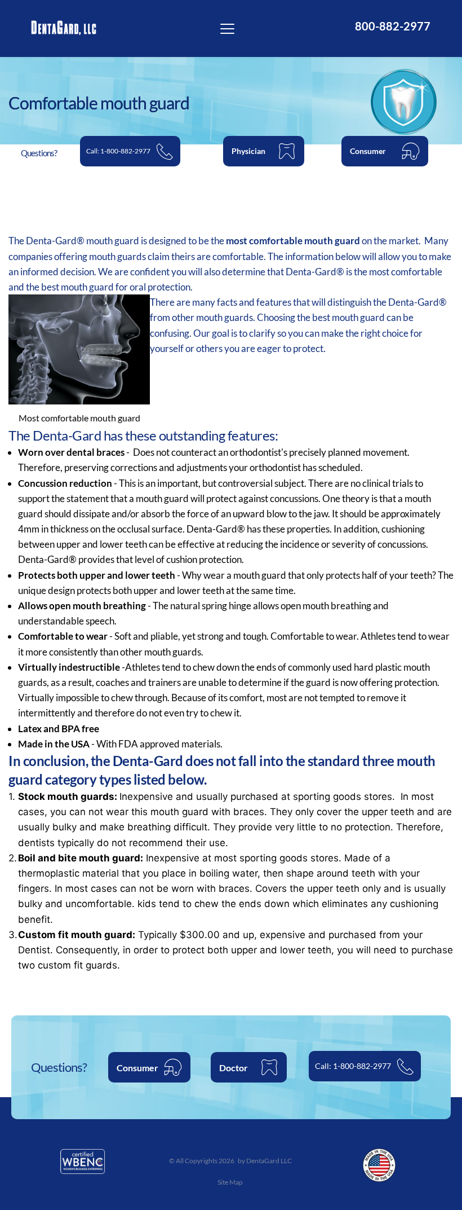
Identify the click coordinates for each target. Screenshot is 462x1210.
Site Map (230, 1182)
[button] (227, 28)
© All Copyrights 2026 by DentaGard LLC (231, 1160)
